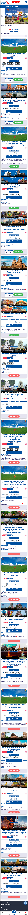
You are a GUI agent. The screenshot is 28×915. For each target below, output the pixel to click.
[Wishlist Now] (3, 40)
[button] (2, 16)
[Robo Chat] (25, 903)
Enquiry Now (14, 375)
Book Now (19, 79)
